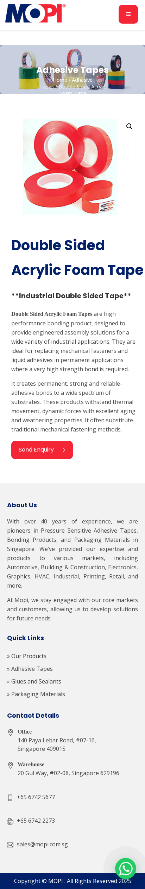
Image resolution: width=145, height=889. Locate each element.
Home (60, 79)
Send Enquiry (36, 450)
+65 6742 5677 (36, 797)
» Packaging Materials (36, 694)
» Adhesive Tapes (30, 669)
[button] (129, 126)
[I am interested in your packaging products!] (125, 868)
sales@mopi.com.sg (42, 844)
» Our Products (26, 656)
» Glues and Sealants (34, 681)
